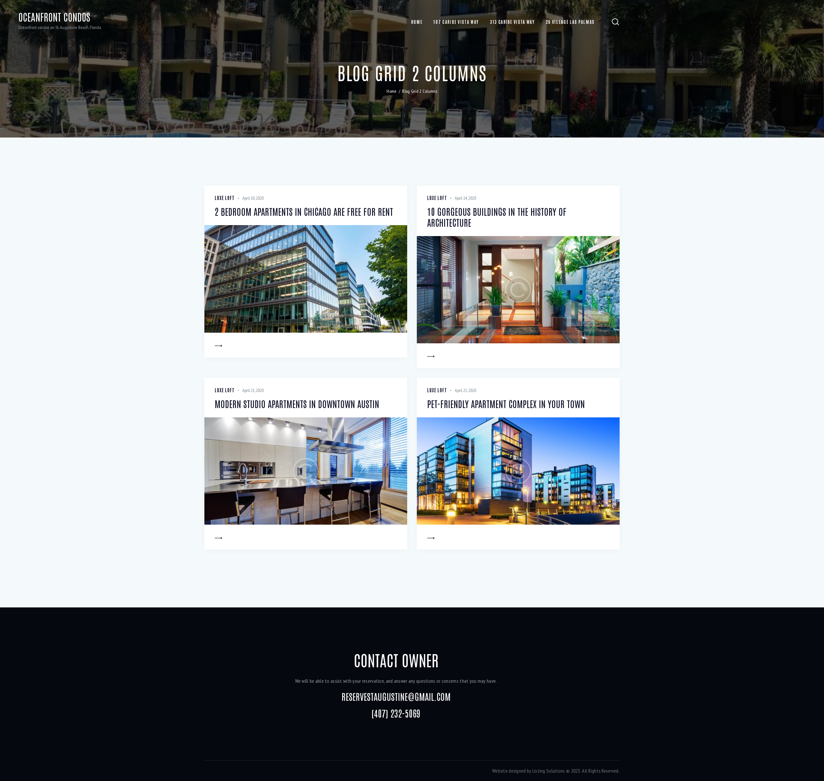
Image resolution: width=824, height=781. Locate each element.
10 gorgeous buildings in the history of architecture (496, 217)
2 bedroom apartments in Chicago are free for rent (304, 211)
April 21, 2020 (253, 390)
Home (392, 91)
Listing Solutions (548, 770)
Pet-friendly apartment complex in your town (506, 403)
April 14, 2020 (465, 198)
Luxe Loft (225, 198)
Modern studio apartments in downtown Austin (297, 403)
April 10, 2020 (253, 198)
